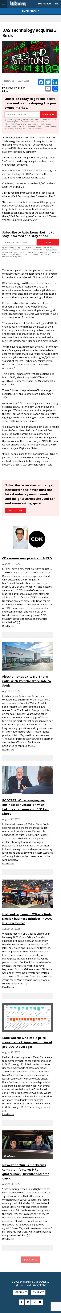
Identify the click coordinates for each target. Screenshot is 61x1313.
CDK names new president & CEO (27, 558)
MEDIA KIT (21, 1292)
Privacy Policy (9, 124)
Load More (30, 1260)
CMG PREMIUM (44, 4)
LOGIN (56, 4)
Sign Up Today (15, 510)
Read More (8, 626)
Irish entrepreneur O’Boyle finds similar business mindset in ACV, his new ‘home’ (27, 918)
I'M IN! (48, 242)
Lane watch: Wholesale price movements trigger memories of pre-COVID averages (27, 1042)
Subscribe (48, 114)
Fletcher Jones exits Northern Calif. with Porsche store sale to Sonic (26, 681)
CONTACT (38, 1292)
